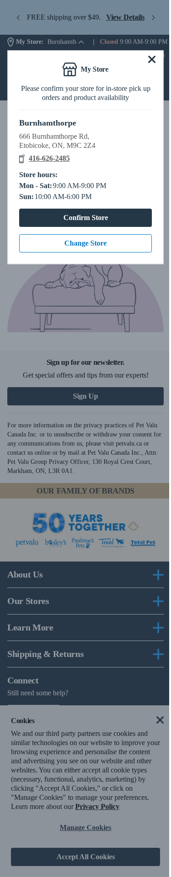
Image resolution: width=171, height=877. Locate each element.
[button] (150, 59)
